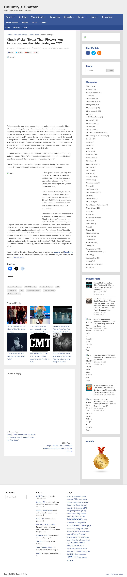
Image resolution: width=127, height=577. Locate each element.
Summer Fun (90, 243)
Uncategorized (91, 258)
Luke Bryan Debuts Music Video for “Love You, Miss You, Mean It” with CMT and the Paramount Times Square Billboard (62, 332)
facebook (74, 519)
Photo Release (91, 208)
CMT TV (39, 496)
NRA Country (90, 202)
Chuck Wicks (12, 290)
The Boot (39, 541)
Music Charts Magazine (45, 525)
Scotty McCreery (80, 551)
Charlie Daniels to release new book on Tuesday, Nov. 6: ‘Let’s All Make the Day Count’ (21, 437)
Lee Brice (81, 537)
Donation (89, 139)
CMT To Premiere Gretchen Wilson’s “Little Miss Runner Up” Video (16, 329)
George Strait (90, 158)
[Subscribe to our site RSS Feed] (99, 53)
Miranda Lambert (77, 543)
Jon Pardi (82, 531)
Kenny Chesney (79, 534)
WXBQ (88, 267)
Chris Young (78, 508)
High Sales (90, 167)
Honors (88, 170)
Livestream (90, 180)
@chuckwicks (18, 257)
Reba (88, 227)
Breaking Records (92, 92)
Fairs (88, 148)
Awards (9, 17)
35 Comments (99, 314)
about (121, 574)
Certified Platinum (92, 101)
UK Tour (89, 255)
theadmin (12, 48)
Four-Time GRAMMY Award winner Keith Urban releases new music (105, 357)
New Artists (107, 17)
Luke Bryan (80, 540)
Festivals (89, 151)
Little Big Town (91, 177)
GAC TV (39, 519)
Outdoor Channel (49, 290)
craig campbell (72, 511)
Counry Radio (91, 129)
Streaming (89, 239)
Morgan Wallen (73, 546)
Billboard (78, 499)
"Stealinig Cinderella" (46, 287)
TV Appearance (91, 249)
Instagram (79, 528)
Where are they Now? (93, 264)
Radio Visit (90, 224)
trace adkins (82, 554)
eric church (81, 516)
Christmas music (91, 111)
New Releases (12, 22)
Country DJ (40, 502)
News (93, 17)
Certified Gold (90, 98)
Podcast (89, 211)
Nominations (90, 199)
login (107, 574)
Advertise (16, 28)
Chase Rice (80, 505)
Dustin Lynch (72, 516)
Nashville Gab (41, 535)
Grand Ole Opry (91, 164)
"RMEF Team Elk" (30, 287)
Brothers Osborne (78, 502)
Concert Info (54, 17)
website (57, 252)
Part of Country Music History (96, 205)
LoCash (73, 540)
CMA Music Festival (94, 117)
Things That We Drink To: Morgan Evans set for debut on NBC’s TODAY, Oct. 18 (57, 448)
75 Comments (99, 294)
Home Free (70, 529)
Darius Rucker (71, 513)
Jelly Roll (76, 531)
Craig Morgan (82, 511)
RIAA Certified (91, 233)
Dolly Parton (81, 514)
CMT (35, 48)
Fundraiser (90, 155)
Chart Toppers (91, 108)
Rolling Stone (78, 548)
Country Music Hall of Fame (95, 133)
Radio (50, 48)
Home (7, 28)
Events (81, 17)
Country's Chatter (21, 7)
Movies (88, 186)
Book (89, 95)
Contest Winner (91, 123)
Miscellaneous (91, 183)
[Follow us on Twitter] (93, 53)
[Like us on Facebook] (88, 53)
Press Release (91, 217)
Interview (89, 173)
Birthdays (23, 17)
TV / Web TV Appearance (95, 251)
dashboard (114, 574)
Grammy (70, 526)
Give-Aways (90, 161)
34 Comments (110, 394)
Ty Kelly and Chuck (14, 294)
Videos (43, 22)
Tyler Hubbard (82, 557)
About (25, 28)
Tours (34, 22)
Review (25, 22)
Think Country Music (44, 547)
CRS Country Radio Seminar (96, 136)
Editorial (89, 142)
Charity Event (37, 17)
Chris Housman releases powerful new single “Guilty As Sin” (16, 356)
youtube (70, 560)
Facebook (68, 252)
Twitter (72, 557)
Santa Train (90, 236)
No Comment (65, 48)
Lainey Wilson (72, 537)
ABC (57, 287)
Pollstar (88, 214)
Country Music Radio (44, 510)
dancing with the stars (33, 290)
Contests (68, 17)
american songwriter (74, 496)
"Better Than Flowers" (14, 287)
